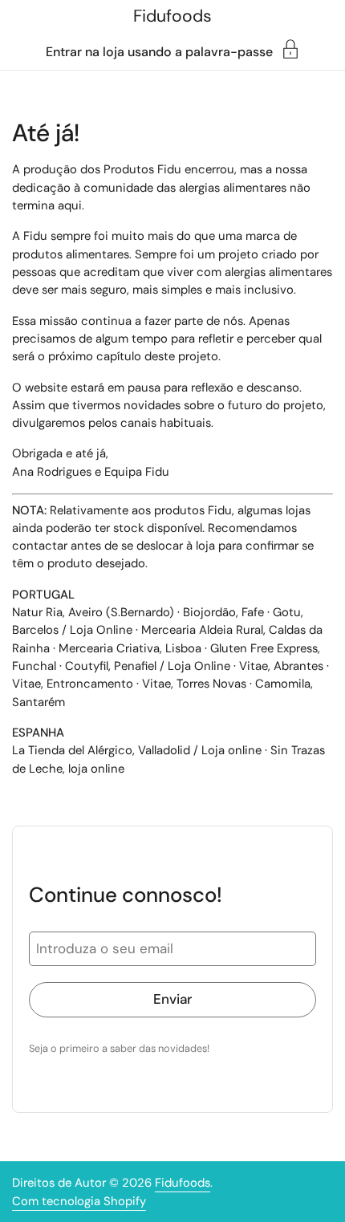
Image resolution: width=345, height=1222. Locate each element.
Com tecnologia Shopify (79, 1201)
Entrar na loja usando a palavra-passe (159, 51)
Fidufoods (172, 16)
